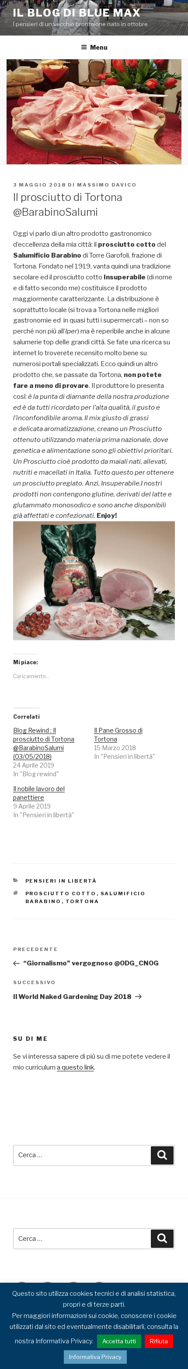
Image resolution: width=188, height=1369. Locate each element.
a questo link (75, 1067)
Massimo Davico (107, 185)
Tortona (83, 901)
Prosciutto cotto (61, 893)
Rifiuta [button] (159, 1341)
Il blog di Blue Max (77, 13)
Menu (99, 47)
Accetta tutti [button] (119, 1341)
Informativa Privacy (95, 1356)
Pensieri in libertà (61, 881)
